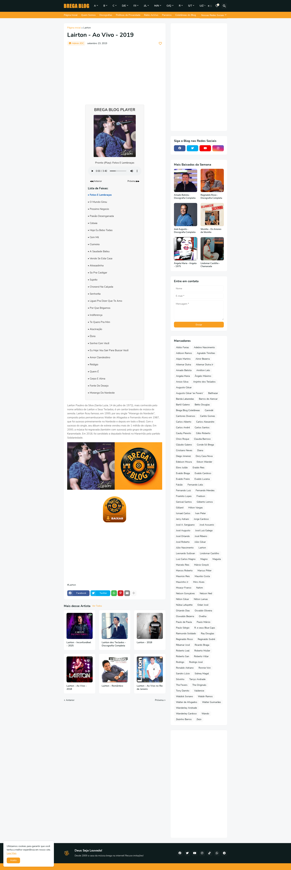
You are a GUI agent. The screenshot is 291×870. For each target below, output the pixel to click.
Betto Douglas (202, 404)
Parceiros (167, 15)
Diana (200, 450)
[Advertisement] (114, 73)
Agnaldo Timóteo (206, 353)
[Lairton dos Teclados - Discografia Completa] (115, 626)
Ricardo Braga (202, 645)
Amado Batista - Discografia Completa (185, 197)
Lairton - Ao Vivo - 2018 (77, 687)
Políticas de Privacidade (128, 15)
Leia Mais (12, 853)
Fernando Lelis (195, 484)
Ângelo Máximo (203, 376)
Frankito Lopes (184, 496)
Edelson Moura (184, 461)
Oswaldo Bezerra (185, 616)
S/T (190, 5)
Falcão (179, 484)
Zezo (199, 719)
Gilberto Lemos (205, 501)
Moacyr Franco (183, 587)
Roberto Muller (202, 650)
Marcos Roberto (184, 570)
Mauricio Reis (183, 576)
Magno (204, 559)
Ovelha (202, 616)
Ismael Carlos (183, 513)
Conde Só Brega (205, 444)
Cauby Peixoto (183, 433)
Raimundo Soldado (186, 633)
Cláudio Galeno (184, 444)
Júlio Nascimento (185, 547)
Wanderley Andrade (186, 707)
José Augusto (183, 530)
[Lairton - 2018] (150, 626)
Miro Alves (198, 582)
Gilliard (179, 507)
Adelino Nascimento (204, 347)
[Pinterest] (120, 593)
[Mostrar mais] (134, 593)
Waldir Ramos (205, 696)
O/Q (169, 5)
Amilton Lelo (203, 370)
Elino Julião (182, 467)
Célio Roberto (203, 433)
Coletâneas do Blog (185, 15)
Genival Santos (184, 501)
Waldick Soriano (184, 696)
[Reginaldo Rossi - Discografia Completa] (212, 180)
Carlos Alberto (183, 421)
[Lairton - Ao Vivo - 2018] (80, 669)
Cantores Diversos (185, 416)
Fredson (201, 496)
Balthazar (213, 393)
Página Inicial (70, 15)
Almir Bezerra (203, 358)
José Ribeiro (201, 536)
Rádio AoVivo (151, 15)
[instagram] (218, 148)
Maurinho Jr (182, 582)
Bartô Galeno (183, 404)
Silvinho (180, 679)
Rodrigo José (196, 662)
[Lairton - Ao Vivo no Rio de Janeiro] (150, 669)
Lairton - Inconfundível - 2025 (79, 644)
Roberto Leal (182, 650)
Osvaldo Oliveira (203, 610)
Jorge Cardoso (201, 519)
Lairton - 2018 (144, 642)
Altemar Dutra (183, 364)
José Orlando (183, 536)
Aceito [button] (13, 860)
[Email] (127, 593)
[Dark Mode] (210, 6)
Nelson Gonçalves (185, 593)
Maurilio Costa (202, 576)
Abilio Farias (182, 347)
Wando (205, 713)
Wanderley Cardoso (186, 713)
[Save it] (160, 43)
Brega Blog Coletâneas (188, 410)
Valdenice (199, 690)
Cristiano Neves (184, 450)
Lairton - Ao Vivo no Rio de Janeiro (150, 687)
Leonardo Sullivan (185, 553)
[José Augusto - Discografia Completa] (185, 214)
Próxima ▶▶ (133, 181)
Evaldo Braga (183, 473)
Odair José (202, 604)
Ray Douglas (207, 633)
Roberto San (182, 656)
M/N (156, 5)
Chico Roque (182, 439)
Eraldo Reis (198, 467)
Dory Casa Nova (204, 456)
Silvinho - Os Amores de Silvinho (211, 231)
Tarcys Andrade (197, 679)
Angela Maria (183, 376)
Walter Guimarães (211, 702)
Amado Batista (183, 370)
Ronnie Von (205, 667)
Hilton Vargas (195, 507)
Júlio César (200, 542)
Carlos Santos (202, 427)
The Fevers (181, 685)
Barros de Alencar (208, 399)
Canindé (209, 410)
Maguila (217, 559)
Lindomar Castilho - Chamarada (210, 265)
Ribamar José (183, 645)
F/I (135, 5)
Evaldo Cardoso (203, 473)
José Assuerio (207, 524)
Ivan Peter (200, 513)
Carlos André (183, 427)
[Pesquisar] (224, 6)
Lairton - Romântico (112, 685)
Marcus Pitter (205, 570)
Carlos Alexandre (205, 421)
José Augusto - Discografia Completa (185, 231)
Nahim (199, 587)
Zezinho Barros (184, 719)
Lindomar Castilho (209, 553)
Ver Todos (97, 605)
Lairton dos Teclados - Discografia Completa (114, 644)
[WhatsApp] (114, 593)
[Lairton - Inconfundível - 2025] (80, 626)
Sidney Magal (202, 673)
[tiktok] (209, 853)
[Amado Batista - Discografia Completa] (185, 180)
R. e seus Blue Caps (204, 627)
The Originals (199, 685)
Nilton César (182, 599)
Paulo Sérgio (182, 627)
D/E (124, 5)
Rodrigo (180, 662)
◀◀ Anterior (96, 181)
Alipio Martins (183, 358)
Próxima (159, 700)
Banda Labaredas (185, 399)
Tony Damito (182, 690)
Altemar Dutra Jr (204, 364)
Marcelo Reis (182, 564)
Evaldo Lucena (202, 479)
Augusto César (184, 387)
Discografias (105, 15)
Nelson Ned (206, 593)
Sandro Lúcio (183, 673)
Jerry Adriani (182, 519)
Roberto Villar (201, 656)
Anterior (70, 700)
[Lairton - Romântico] (115, 669)
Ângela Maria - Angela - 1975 (185, 265)
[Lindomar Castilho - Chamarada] (212, 248)
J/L (145, 5)
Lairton (87, 28)
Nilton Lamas (201, 599)
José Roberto (183, 542)
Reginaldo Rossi (184, 639)
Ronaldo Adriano (185, 667)
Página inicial (74, 28)
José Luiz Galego (204, 530)
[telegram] (224, 853)
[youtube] (205, 148)
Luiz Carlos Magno (186, 559)
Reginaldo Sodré (206, 639)
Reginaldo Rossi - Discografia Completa (211, 197)
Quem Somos (88, 15)
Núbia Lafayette (184, 604)
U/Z (202, 5)
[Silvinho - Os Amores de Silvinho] (212, 214)
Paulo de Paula (184, 622)
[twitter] (192, 148)
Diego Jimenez (183, 456)
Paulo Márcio (203, 622)
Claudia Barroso (202, 439)
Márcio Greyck (201, 564)
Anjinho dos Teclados (204, 381)
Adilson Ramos (184, 353)
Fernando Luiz (183, 490)
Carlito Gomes (207, 416)
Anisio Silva (182, 381)
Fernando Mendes (205, 490)
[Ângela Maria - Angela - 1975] (185, 248)
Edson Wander (204, 461)
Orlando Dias (183, 610)
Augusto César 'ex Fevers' (189, 393)
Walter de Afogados (186, 702)
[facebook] (179, 148)
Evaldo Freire (183, 479)
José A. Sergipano (185, 524)
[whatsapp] (217, 853)
